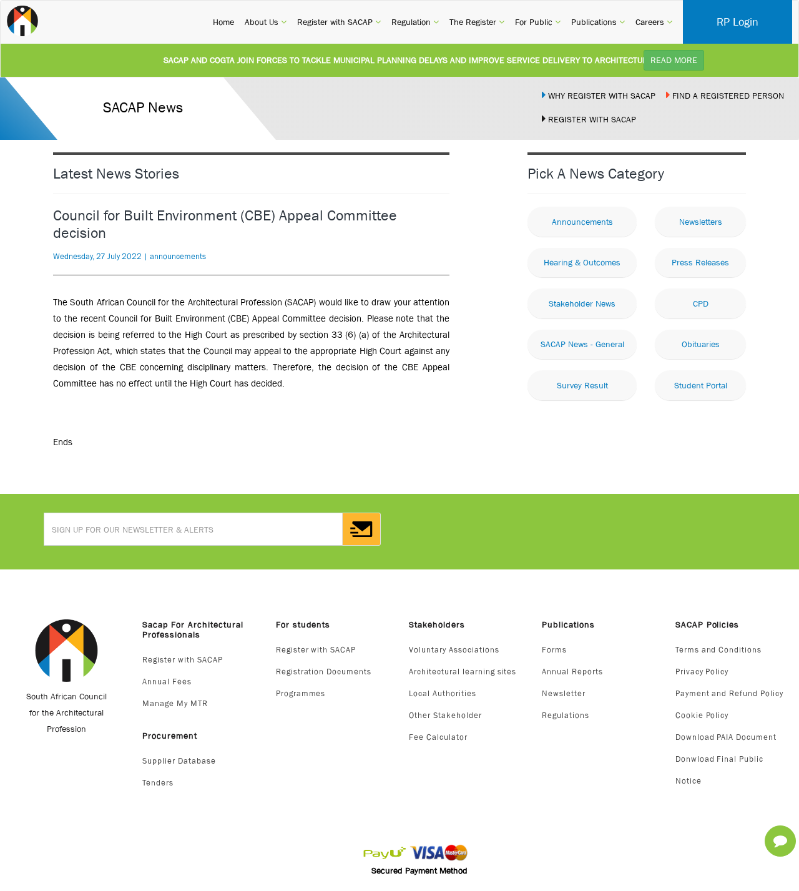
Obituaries (701, 344)
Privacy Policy (702, 671)
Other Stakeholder (445, 715)
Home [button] (223, 21)
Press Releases (700, 262)
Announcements (582, 222)
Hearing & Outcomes (582, 262)
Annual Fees (167, 681)
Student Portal (700, 385)
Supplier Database (179, 760)
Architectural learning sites (462, 671)
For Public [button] (538, 21)
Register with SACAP (182, 659)
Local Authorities (442, 693)
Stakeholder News (582, 303)
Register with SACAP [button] (339, 21)
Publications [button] (598, 21)
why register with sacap (600, 96)
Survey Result (582, 385)
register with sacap (591, 119)
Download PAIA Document (726, 737)
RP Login (737, 22)
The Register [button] (476, 21)
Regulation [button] (415, 21)
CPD (700, 303)
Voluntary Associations (454, 649)
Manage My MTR (175, 703)
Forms (554, 649)
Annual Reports (572, 671)
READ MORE (673, 60)
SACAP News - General (582, 344)
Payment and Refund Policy (729, 693)
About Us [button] (266, 21)
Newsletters (700, 222)
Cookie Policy (702, 715)
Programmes (301, 693)
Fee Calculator (438, 737)
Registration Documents (324, 671)
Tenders (158, 782)
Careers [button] (653, 21)
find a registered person (727, 96)
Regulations (565, 715)
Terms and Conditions (718, 649)
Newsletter (564, 693)
